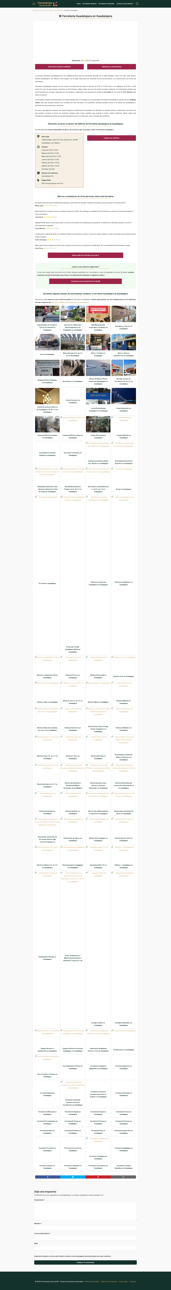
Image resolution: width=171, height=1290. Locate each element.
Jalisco (51, 10)
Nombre (38, 1223)
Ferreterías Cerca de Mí (40, 10)
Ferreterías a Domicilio (106, 4)
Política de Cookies (92, 1281)
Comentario (39, 1200)
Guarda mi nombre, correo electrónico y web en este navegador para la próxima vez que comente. (72, 1256)
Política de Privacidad (109, 1281)
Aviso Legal (123, 1281)
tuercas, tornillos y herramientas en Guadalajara (70, 302)
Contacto (132, 1281)
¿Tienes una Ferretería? (124, 4)
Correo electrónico (42, 1233)
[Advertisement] (85, 39)
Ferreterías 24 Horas (90, 4)
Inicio (79, 4)
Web (36, 1243)
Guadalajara (58, 10)
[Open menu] (34, 3)
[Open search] (137, 3)
